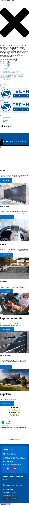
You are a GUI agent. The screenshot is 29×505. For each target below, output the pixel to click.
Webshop (2, 87)
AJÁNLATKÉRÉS (7, 217)
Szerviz (1, 100)
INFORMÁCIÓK (7, 329)
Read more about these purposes (10, 72)
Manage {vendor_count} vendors (11, 71)
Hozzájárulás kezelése (5, 504)
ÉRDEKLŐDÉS (6, 254)
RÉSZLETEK (6, 180)
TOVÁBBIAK (6, 291)
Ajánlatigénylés (7, 117)
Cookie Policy (6, 79)
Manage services (7, 69)
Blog (4, 121)
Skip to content (3, 84)
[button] (14, 22)
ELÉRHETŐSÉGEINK (10, 498)
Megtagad (7, 75)
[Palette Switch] (14, 85)
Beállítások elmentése (5, 76)
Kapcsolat (5, 120)
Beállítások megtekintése (16, 75)
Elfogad (2, 75)
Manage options (6, 68)
